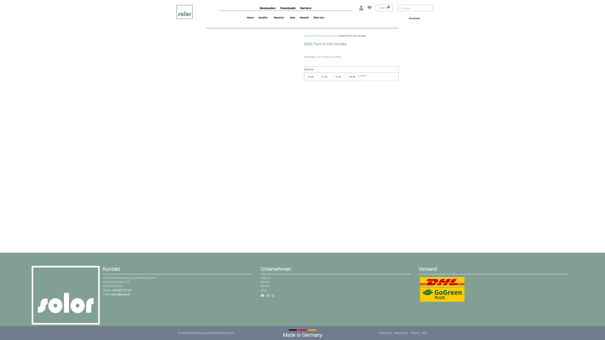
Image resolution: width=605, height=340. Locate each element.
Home (250, 17)
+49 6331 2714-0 (121, 290)
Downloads (288, 8)
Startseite (309, 35)
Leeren (362, 75)
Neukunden (268, 8)
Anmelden (414, 18)
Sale (292, 17)
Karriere (305, 8)
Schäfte (263, 17)
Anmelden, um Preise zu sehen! (322, 56)
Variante (309, 69)
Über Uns (319, 17)
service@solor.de (120, 294)
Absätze (332, 35)
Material (279, 17)
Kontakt (304, 17)
